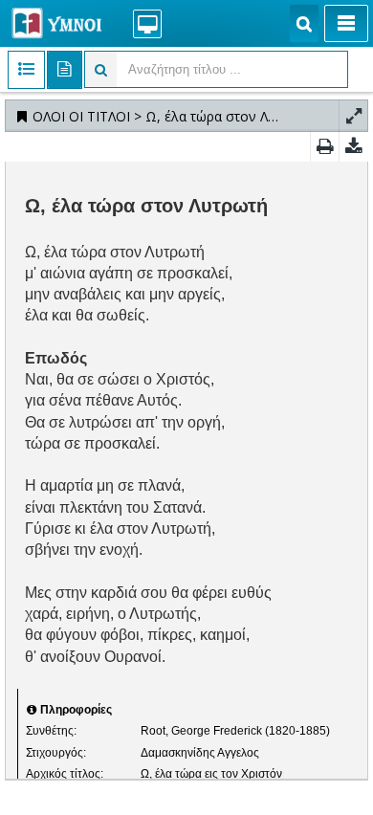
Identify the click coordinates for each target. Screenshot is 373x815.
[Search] (304, 23)
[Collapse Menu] (346, 23)
